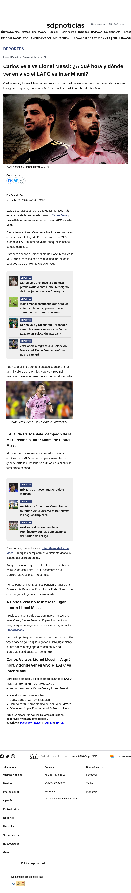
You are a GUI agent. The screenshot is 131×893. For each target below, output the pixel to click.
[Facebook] (9, 180)
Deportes (83, 32)
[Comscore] (120, 756)
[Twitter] (16, 180)
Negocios (96, 32)
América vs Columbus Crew (50, 38)
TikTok (60, 722)
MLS (43, 57)
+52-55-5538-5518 (55, 774)
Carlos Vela (29, 57)
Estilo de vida (68, 32)
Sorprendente (112, 32)
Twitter (38, 722)
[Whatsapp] (22, 180)
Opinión (53, 32)
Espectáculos (11, 843)
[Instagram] (13, 756)
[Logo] (65, 26)
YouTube (48, 722)
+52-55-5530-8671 (55, 783)
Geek (6, 852)
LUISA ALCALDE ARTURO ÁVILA (90, 38)
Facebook (26, 722)
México (26, 32)
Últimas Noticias (10, 32)
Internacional (39, 32)
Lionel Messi (10, 57)
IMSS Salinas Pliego (14, 38)
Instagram (91, 792)
